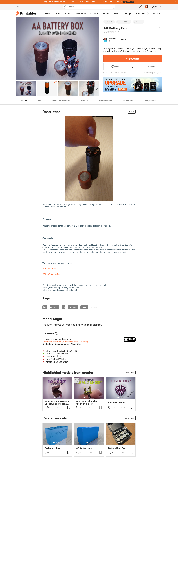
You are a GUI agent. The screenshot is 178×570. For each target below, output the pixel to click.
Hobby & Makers (124, 22)
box (44, 307)
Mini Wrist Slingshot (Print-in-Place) (87, 402)
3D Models (110, 22)
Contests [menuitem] (94, 13)
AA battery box (52, 448)
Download (134, 58)
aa (64, 307)
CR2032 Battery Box (51, 274)
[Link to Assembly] (54, 238)
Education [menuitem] (140, 13)
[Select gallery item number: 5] (93, 397)
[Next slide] (96, 88)
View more (129, 372)
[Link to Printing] (52, 219)
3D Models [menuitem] (46, 13)
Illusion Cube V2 (116, 402)
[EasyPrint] (140, 6)
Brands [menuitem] (106, 13)
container (73, 307)
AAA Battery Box (49, 268)
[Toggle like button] (46, 407)
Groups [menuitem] (128, 13)
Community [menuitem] (80, 13)
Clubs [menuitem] (67, 13)
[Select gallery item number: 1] (55, 397)
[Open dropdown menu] (159, 27)
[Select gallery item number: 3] (59, 397)
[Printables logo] (26, 13)
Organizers (139, 22)
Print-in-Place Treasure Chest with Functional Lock (57, 402)
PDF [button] (132, 111)
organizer (54, 307)
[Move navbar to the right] (148, 13)
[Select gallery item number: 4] (91, 397)
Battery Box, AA (116, 448)
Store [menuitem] (58, 13)
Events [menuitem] (117, 13)
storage (84, 307)
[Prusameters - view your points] (146, 6)
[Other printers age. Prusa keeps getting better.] (132, 84)
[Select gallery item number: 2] (57, 397)
